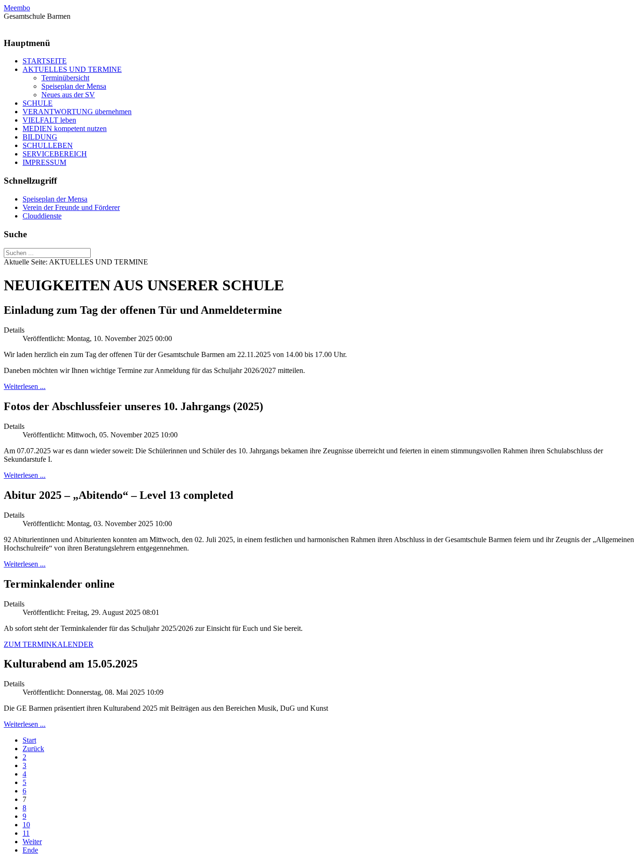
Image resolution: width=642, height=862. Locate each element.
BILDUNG (40, 137)
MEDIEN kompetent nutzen (65, 128)
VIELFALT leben (49, 120)
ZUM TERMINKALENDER (49, 644)
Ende (30, 850)
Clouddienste (42, 216)
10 (26, 825)
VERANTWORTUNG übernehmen (77, 112)
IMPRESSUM (44, 162)
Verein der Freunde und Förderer (71, 207)
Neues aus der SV (68, 95)
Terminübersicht (65, 78)
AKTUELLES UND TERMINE (72, 69)
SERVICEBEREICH (55, 154)
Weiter (32, 842)
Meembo (17, 8)
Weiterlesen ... (25, 386)
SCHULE (38, 103)
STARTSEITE (45, 61)
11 (26, 833)
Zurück (33, 749)
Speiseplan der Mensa (73, 86)
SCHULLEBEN (48, 145)
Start (29, 740)
